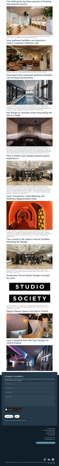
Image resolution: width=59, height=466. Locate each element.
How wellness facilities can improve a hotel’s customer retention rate (26, 41)
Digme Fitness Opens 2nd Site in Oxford (27, 311)
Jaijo (54, 463)
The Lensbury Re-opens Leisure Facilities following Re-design (28, 240)
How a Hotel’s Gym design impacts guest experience (27, 157)
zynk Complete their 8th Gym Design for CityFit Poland (27, 341)
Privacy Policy (10, 462)
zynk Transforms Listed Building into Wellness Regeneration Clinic (25, 197)
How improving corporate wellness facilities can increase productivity (29, 76)
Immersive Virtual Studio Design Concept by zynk (28, 276)
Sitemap (6, 462)
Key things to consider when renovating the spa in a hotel (29, 114)
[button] (56, 3)
